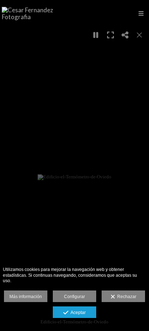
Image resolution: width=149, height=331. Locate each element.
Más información (25, 296)
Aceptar (77, 312)
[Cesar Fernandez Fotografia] (38, 13)
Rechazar (125, 296)
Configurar (74, 296)
